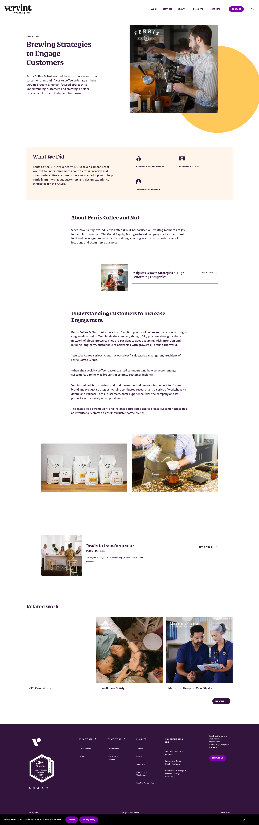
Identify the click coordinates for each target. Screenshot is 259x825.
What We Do (115, 739)
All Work (220, 701)
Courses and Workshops (141, 773)
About (181, 9)
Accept (72, 820)
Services (167, 9)
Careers (215, 9)
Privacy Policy (34, 812)
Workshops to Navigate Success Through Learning (175, 773)
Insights (198, 9)
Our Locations (85, 748)
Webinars (140, 764)
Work (154, 9)
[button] (252, 9)
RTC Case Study (40, 688)
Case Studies (113, 748)
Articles (139, 748)
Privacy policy (88, 820)
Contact (236, 9)
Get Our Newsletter (145, 783)
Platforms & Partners (113, 758)
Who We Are (86, 739)
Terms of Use (225, 812)
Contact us (217, 758)
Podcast (139, 756)
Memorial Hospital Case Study (190, 688)
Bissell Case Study (111, 688)
